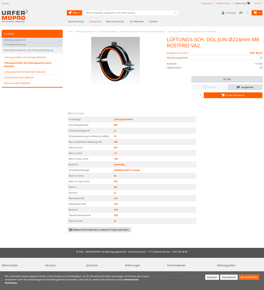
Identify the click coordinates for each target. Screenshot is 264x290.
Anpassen (212, 277)
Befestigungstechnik (14, 39)
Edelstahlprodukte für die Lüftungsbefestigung (28, 50)
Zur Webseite (137, 21)
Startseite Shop (76, 21)
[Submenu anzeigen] (60, 34)
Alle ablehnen (229, 277)
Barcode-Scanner (115, 21)
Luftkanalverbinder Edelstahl (19, 77)
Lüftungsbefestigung (15, 44)
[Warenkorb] (255, 12)
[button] (261, 67)
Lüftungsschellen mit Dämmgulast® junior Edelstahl (28, 64)
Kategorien (95, 21)
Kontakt (153, 21)
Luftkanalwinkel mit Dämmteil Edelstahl (24, 71)
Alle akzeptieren (249, 277)
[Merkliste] (247, 13)
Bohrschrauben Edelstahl (17, 83)
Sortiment (9, 33)
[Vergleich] (241, 13)
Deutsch (257, 3)
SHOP (70, 31)
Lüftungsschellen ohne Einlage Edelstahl (25, 57)
